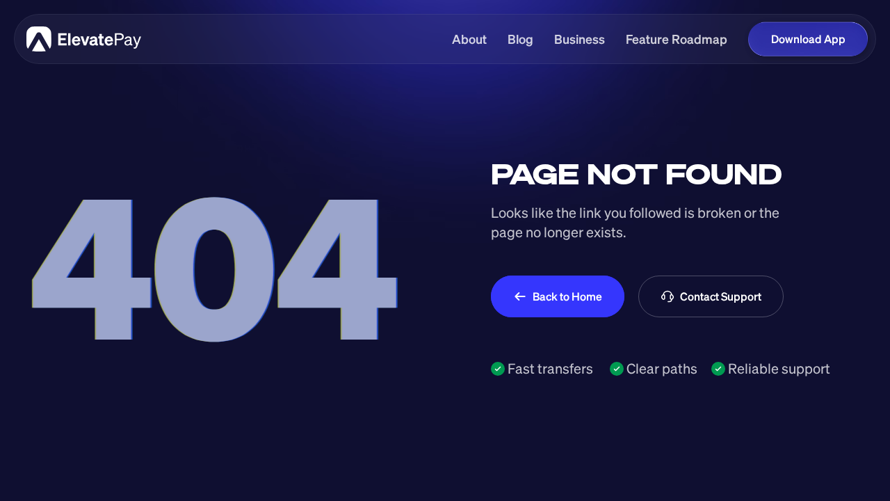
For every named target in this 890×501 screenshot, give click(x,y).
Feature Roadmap (676, 39)
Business (579, 39)
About (469, 39)
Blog (520, 39)
